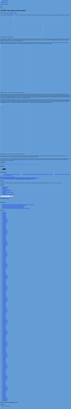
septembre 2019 (5, 289)
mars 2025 (4, 228)
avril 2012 (4, 372)
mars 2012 (4, 373)
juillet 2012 (4, 369)
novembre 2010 (5, 388)
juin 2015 (4, 337)
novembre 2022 (5, 254)
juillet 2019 (4, 291)
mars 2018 (4, 306)
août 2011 (4, 380)
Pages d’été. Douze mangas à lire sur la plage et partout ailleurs (12, 206)
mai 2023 (4, 248)
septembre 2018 (5, 300)
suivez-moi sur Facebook (4, 198)
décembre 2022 (5, 253)
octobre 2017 (4, 311)
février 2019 (4, 296)
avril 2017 (4, 316)
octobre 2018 (4, 299)
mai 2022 (4, 259)
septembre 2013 (5, 356)
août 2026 (4, 212)
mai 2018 (4, 304)
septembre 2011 (5, 379)
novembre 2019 (5, 287)
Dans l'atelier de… (5, 187)
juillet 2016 (4, 325)
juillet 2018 (4, 302)
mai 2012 (4, 371)
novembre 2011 (5, 377)
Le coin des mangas (5, 189)
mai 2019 (4, 293)
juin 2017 (4, 314)
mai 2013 (4, 360)
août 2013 (4, 357)
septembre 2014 (5, 345)
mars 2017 (4, 317)
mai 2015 (4, 338)
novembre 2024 (5, 231)
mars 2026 (4, 216)
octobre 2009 (4, 400)
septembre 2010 (5, 390)
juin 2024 (4, 236)
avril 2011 (4, 383)
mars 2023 (4, 250)
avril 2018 (4, 305)
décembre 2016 (5, 320)
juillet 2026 (4, 213)
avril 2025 (4, 227)
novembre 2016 (5, 321)
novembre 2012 (5, 366)
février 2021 (4, 273)
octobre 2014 (4, 344)
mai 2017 (4, 315)
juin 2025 (4, 225)
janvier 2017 (4, 319)
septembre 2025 (5, 222)
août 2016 (4, 324)
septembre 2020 (5, 278)
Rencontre (4, 193)
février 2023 (4, 251)
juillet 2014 (4, 347)
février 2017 (4, 318)
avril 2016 (4, 327)
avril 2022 (4, 260)
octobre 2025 (4, 221)
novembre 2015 (5, 332)
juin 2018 (4, 303)
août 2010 (4, 391)
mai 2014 (4, 349)
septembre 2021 (5, 267)
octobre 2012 (4, 367)
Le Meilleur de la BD (3, 2)
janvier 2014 (4, 353)
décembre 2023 (5, 242)
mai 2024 (4, 237)
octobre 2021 (4, 266)
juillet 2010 (4, 392)
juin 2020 (4, 281)
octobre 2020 (4, 277)
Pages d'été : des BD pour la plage (8, 192)
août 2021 (4, 268)
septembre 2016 (5, 323)
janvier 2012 (4, 375)
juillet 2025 (4, 224)
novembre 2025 (5, 220)
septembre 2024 (5, 233)
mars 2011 (4, 384)
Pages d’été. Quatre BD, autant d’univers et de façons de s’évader (13, 207)
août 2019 (4, 290)
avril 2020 (4, 283)
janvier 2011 (4, 386)
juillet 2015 (4, 336)
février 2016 (4, 329)
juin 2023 (4, 247)
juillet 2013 (4, 358)
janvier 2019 (4, 297)
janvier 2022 (4, 263)
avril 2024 (4, 238)
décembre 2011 (4, 376)
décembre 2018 (5, 298)
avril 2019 (4, 294)
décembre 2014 (5, 342)
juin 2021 (4, 270)
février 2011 (4, 385)
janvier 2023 (4, 252)
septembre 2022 (5, 256)
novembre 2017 (5, 310)
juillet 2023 (4, 246)
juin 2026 (4, 214)
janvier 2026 (4, 218)
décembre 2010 (5, 387)
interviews (4, 188)
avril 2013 (4, 361)
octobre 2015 (4, 333)
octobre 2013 (4, 355)
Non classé (4, 191)
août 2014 (4, 346)
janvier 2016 (4, 330)
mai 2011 (4, 382)
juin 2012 (4, 370)
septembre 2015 (5, 334)
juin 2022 (4, 258)
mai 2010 (4, 394)
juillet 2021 (4, 269)
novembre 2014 (5, 343)
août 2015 (4, 335)
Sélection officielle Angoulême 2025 (8, 194)
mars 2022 (4, 261)
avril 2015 (4, 339)
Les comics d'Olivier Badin (10, 176)
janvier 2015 (4, 341)
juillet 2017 (4, 313)
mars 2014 (4, 351)
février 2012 (4, 374)
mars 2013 (4, 362)
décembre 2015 (5, 331)
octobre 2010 (4, 389)
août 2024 (4, 234)
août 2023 (4, 245)
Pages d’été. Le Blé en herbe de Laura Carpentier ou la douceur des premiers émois (16, 208)
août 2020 (4, 279)
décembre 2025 (5, 219)
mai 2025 (4, 226)
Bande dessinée (3, 176)
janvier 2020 (4, 285)
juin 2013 (4, 359)
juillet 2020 (4, 280)
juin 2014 (4, 348)
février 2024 (4, 240)
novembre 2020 (5, 276)
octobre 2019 (4, 288)
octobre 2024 (4, 232)
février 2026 (4, 217)
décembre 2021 (5, 264)
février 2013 (4, 363)
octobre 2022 (4, 255)
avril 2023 (4, 249)
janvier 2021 (4, 274)
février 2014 (4, 352)
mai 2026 (4, 215)
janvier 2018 (4, 308)
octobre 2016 (4, 322)
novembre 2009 (5, 399)
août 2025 (4, 223)
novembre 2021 (5, 265)
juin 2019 (4, 292)
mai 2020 (4, 282)
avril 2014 (4, 350)
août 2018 (4, 301)
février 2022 (4, 262)
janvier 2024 (4, 241)
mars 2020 (4, 284)
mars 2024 (4, 239)
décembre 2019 (5, 286)
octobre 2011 (4, 378)
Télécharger (2, 404)
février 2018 (4, 307)
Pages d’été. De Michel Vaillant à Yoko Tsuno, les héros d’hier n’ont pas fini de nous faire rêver (18, 204)
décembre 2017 (5, 309)
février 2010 (4, 396)
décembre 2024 (5, 230)
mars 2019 (4, 295)
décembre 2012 (5, 365)
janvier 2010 (4, 397)
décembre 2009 (5, 398)
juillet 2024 (4, 235)
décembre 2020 (5, 275)
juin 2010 (4, 393)
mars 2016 (4, 328)
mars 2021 (4, 272)
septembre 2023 (5, 244)
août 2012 (4, 368)
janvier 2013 (4, 364)
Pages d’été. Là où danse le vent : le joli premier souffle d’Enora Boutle (14, 205)
